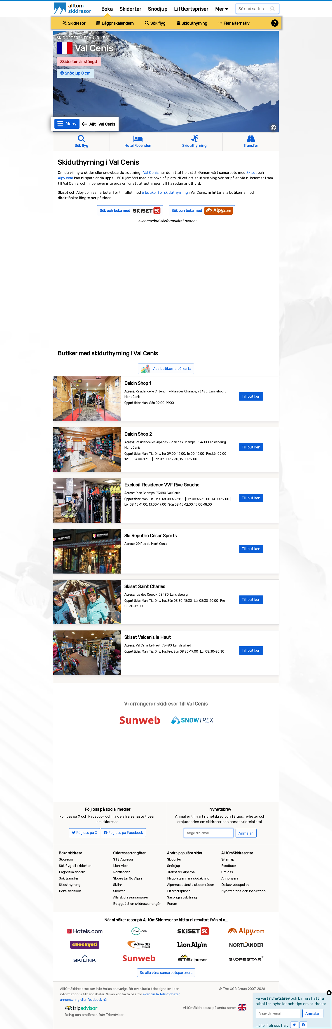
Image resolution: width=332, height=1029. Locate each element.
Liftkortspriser (191, 9)
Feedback (228, 866)
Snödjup (157, 9)
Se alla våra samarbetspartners (166, 973)
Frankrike (94, 38)
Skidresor (76, 23)
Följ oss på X (86, 833)
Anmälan (246, 833)
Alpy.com (65, 178)
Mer (220, 9)
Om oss (227, 872)
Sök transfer (68, 878)
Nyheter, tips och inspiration (243, 891)
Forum (172, 904)
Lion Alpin (121, 866)
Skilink (117, 885)
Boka (107, 9)
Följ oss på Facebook (125, 833)
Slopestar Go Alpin (127, 878)
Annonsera (229, 878)
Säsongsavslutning (182, 897)
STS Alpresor (123, 859)
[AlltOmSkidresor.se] (73, 8)
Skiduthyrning (194, 23)
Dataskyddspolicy (235, 885)
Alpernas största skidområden (190, 885)
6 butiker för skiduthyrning (165, 192)
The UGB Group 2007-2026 (244, 989)
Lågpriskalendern (117, 23)
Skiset (251, 172)
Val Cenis (94, 48)
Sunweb (119, 891)
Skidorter (130, 9)
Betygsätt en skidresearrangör (137, 904)
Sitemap (227, 859)
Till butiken (251, 396)
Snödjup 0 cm (77, 73)
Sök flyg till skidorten (75, 866)
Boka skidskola (70, 891)
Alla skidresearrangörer (130, 897)
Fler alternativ (236, 23)
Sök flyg (158, 23)
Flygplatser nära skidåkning (188, 878)
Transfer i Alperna (181, 872)
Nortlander (121, 872)
